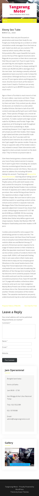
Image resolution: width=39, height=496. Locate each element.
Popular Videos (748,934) (11, 306)
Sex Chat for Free (30, 306)
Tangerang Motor (19, 9)
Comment (6, 323)
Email (5, 347)
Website (5, 353)
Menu (5, 21)
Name (5, 341)
